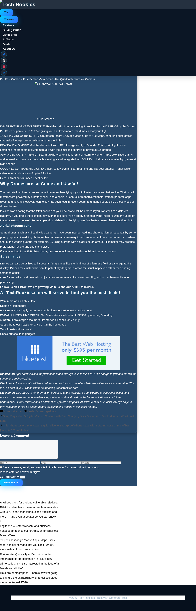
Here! (33, 301)
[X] (4, 60)
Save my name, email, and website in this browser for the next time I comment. (51, 467)
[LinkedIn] (4, 73)
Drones (7, 411)
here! (89, 310)
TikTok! (22, 287)
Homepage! (19, 305)
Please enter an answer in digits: (20, 472)
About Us (9, 48)
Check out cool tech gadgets (18, 333)
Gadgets (18, 411)
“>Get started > (47, 320)
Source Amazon (44, 119)
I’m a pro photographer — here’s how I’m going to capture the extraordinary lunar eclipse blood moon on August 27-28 (28, 577)
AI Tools (8, 39)
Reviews (8, 25)
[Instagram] (4, 67)
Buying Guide (12, 30)
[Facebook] (4, 54)
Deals (6, 44)
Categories (10, 34)
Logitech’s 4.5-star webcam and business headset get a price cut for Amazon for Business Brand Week (29, 530)
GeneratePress (118, 597)
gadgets (51, 411)
